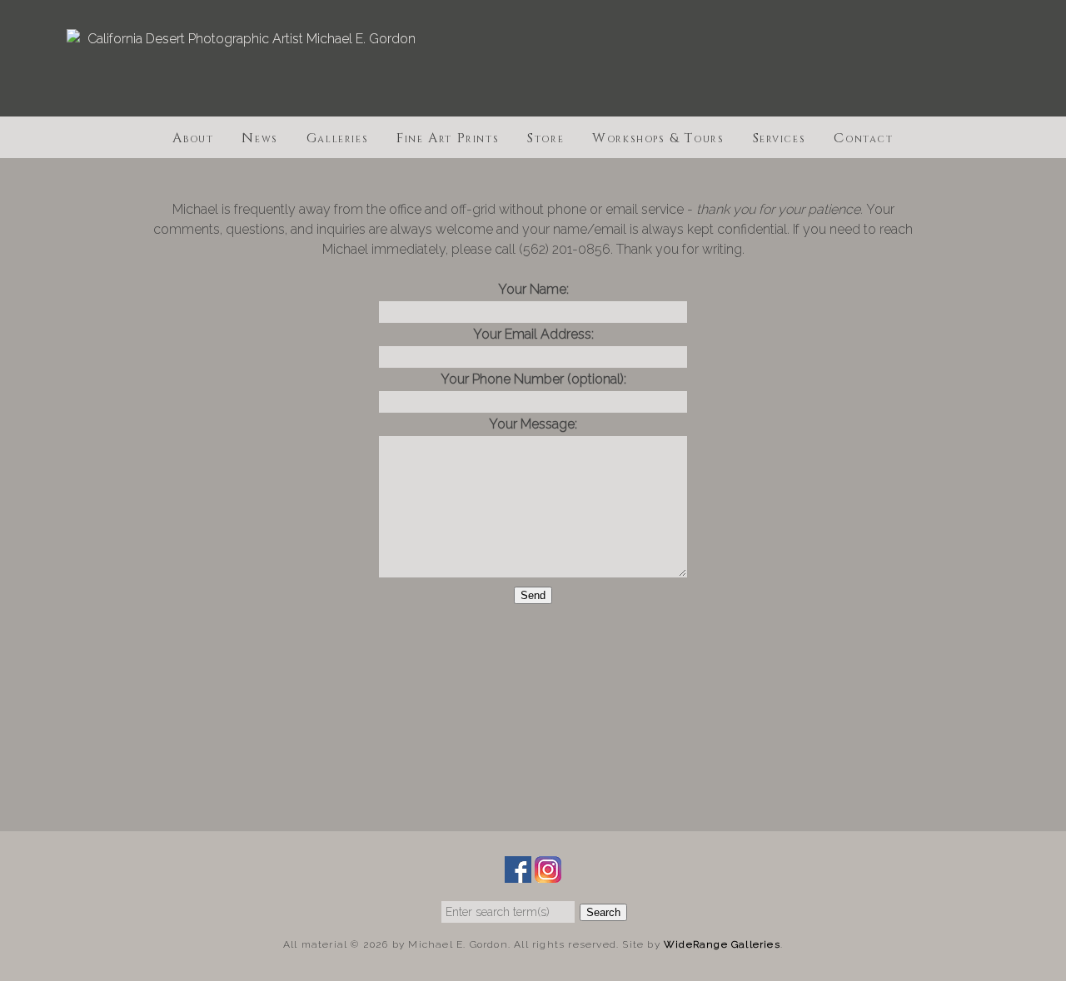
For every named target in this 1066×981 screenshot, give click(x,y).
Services (779, 137)
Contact (863, 137)
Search (603, 912)
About (192, 137)
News (259, 137)
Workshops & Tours (658, 137)
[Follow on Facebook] (518, 872)
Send (533, 595)
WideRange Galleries (722, 944)
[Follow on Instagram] (548, 872)
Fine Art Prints (447, 137)
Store (545, 137)
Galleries (337, 137)
